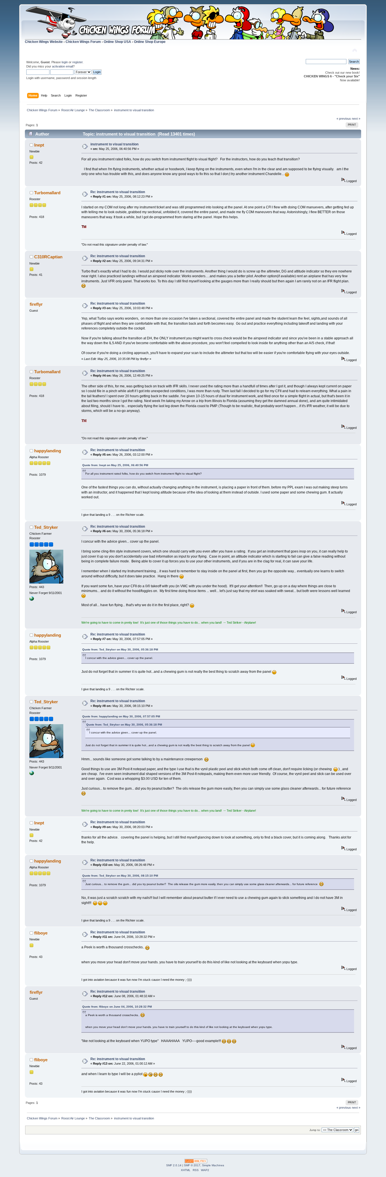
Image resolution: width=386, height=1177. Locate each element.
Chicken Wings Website (44, 42)
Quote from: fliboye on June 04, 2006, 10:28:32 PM (117, 1006)
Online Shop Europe (150, 42)
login (65, 62)
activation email (62, 66)
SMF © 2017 (192, 1165)
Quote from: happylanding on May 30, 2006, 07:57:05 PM (121, 716)
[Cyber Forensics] (31, 599)
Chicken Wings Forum (83, 42)
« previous (344, 118)
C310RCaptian (48, 256)
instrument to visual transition (114, 144)
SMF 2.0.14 (173, 1165)
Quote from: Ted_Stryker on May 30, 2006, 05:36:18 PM (120, 649)
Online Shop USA (117, 42)
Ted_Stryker (46, 527)
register (77, 62)
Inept (39, 145)
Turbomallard (47, 192)
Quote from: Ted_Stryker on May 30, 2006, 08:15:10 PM (120, 875)
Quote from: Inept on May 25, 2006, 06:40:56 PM (115, 465)
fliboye (40, 933)
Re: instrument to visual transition (117, 192)
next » (356, 118)
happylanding (47, 450)
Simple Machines (213, 1165)
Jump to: (315, 1130)
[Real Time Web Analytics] (196, 1162)
